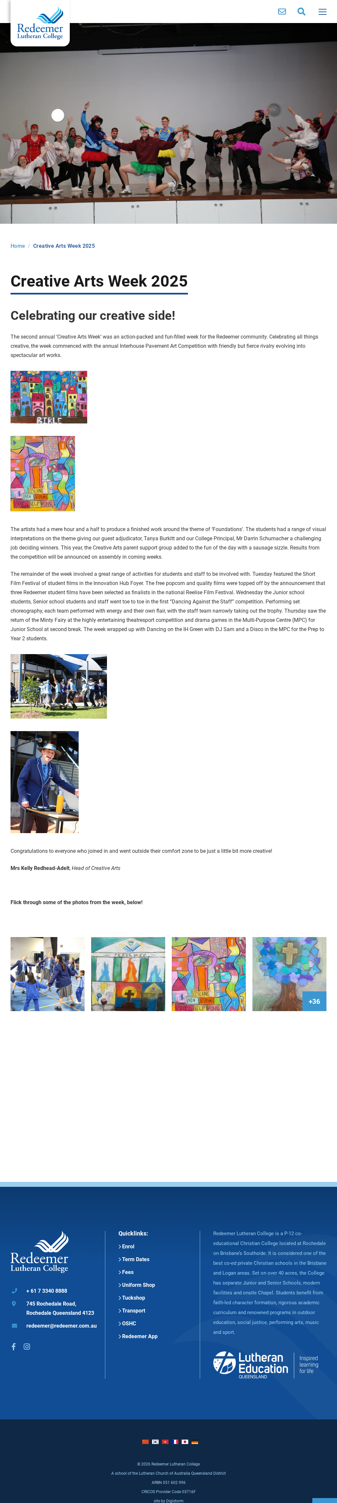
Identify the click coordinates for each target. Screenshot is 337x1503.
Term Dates (135, 1259)
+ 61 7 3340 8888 (39, 1290)
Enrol (128, 1246)
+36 (314, 1001)
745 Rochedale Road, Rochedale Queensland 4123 (53, 1308)
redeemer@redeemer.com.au (54, 1325)
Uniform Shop (138, 1284)
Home (18, 245)
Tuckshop (133, 1297)
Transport (133, 1310)
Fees (128, 1271)
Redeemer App (140, 1336)
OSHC (129, 1323)
